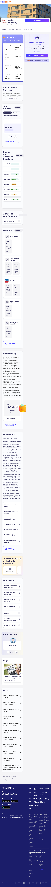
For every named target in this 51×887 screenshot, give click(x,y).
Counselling (41, 839)
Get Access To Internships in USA (10, 549)
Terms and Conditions (31, 874)
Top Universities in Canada (31, 837)
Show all (17, 107)
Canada (30, 817)
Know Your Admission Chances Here (11, 344)
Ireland (30, 821)
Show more (19, 155)
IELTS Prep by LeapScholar (46, 819)
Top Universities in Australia (31, 841)
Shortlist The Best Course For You (10, 142)
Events (40, 834)
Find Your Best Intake (12, 205)
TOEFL (45, 826)
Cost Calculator (41, 825)
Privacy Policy (30, 871)
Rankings (18, 29)
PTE (44, 829)
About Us (36, 814)
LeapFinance (46, 816)
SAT (44, 828)
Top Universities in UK (31, 833)
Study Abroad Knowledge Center (41, 831)
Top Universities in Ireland (31, 845)
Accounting (7, 112)
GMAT (45, 832)
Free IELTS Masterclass (41, 819)
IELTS (40, 838)
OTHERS (46, 882)
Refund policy (30, 877)
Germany (31, 822)
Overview (4, 29)
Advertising (16, 112)
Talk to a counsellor (41, 822)
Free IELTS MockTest (41, 817)
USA (30, 814)
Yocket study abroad (35, 823)
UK (29, 816)
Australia (30, 819)
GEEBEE (35, 825)
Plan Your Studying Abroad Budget (10, 424)
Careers (35, 816)
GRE (44, 830)
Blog (40, 827)
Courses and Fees (27, 29)
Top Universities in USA (31, 829)
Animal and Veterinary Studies (11, 115)
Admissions (11, 29)
